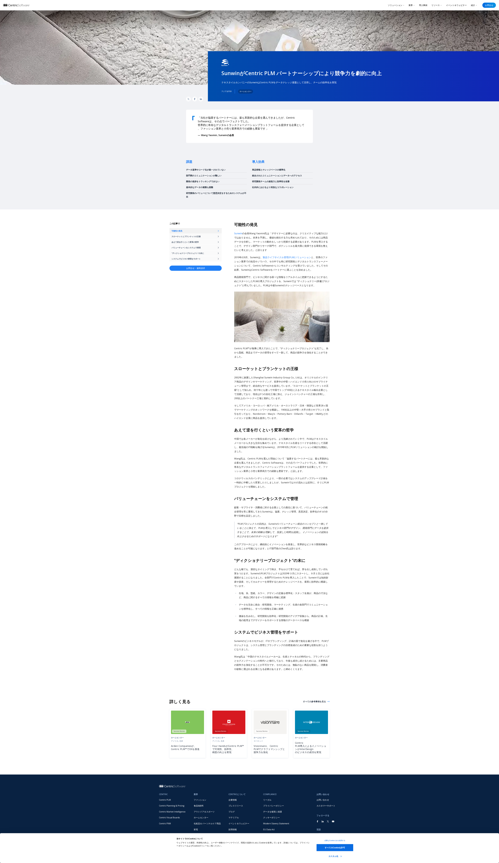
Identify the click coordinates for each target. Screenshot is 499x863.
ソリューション (395, 5)
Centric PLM (165, 799)
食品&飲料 (198, 805)
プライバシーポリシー (273, 805)
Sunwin (238, 233)
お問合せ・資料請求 (195, 268)
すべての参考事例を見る (314, 701)
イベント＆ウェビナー (456, 5)
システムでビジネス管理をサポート (186, 259)
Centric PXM (165, 823)
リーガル (267, 799)
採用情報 (232, 829)
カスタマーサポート (326, 805)
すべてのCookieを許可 (335, 847)
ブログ (231, 811)
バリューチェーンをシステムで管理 (186, 247)
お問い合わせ (323, 799)
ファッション (200, 799)
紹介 (473, 5)
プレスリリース (235, 805)
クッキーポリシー (271, 817)
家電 (196, 829)
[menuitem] (174, 800)
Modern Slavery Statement (276, 823)
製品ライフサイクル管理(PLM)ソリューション (287, 257)
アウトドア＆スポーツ (204, 811)
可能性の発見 (177, 231)
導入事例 (423, 5)
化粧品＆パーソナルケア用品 (207, 823)
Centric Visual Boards (169, 817)
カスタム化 (333, 856)
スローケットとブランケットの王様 (186, 236)
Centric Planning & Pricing (171, 805)
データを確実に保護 (272, 811)
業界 (411, 5)
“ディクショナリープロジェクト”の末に (188, 253)
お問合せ (489, 5)
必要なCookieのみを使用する (334, 840)
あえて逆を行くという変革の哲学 (185, 242)
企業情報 (232, 799)
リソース (435, 5)
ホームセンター (201, 817)
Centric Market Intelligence (172, 811)
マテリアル (233, 817)
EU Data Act (269, 829)
